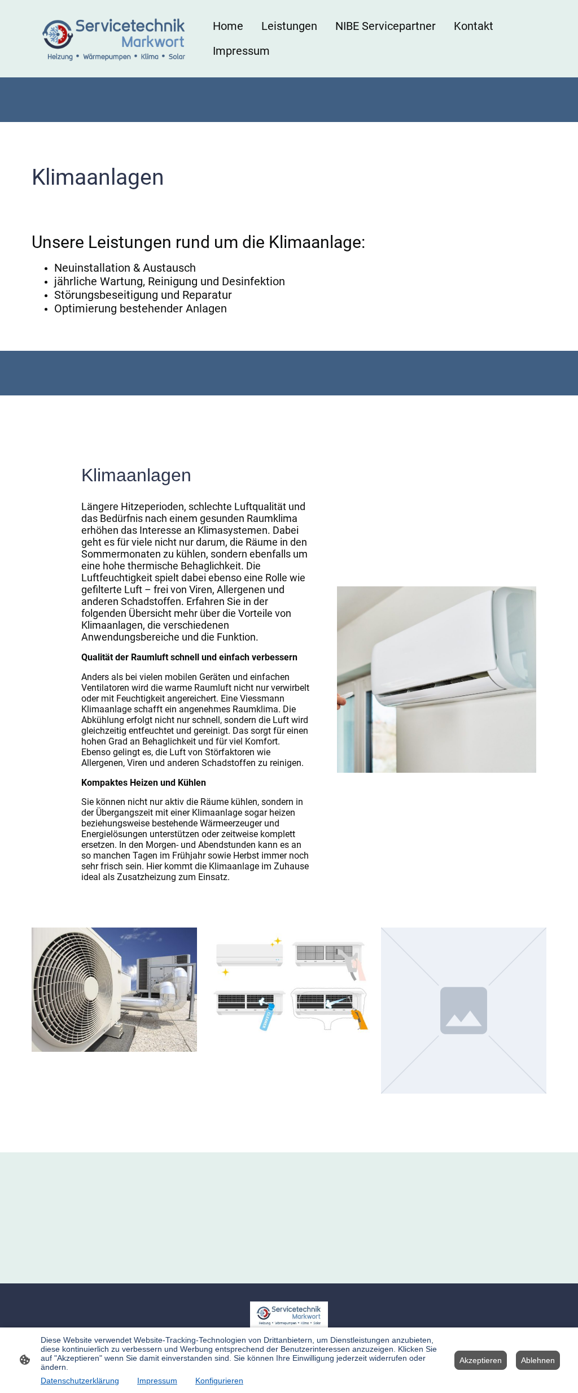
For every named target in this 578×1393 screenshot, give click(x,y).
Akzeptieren (480, 1360)
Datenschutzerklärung (80, 1380)
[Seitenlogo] (114, 38)
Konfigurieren (219, 1380)
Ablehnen (538, 1360)
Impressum (157, 1380)
